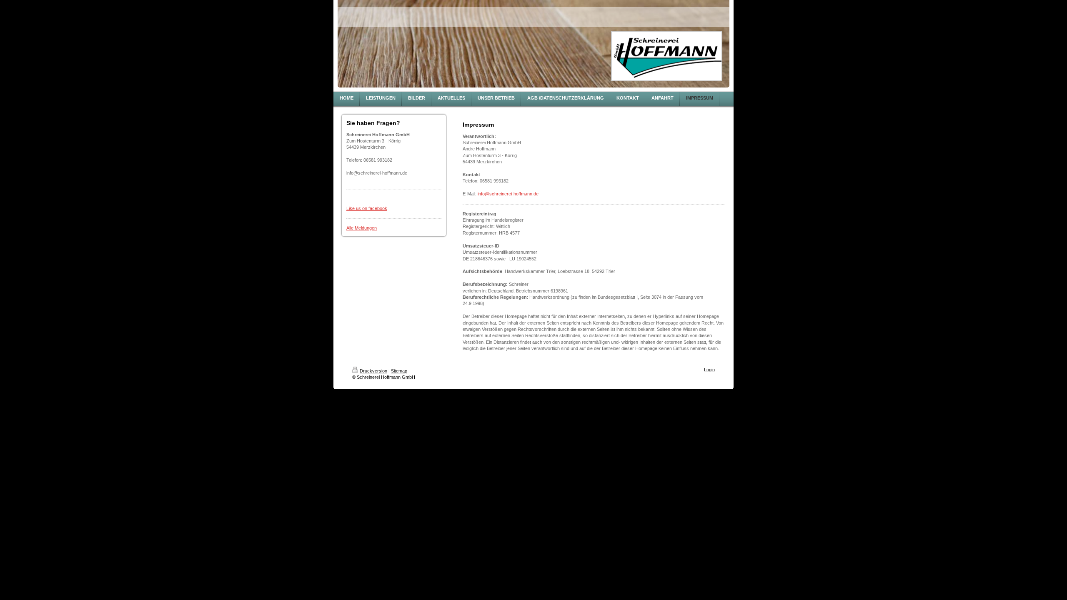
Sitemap (399, 370)
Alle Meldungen (361, 227)
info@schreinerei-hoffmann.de (508, 193)
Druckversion (373, 370)
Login (709, 369)
